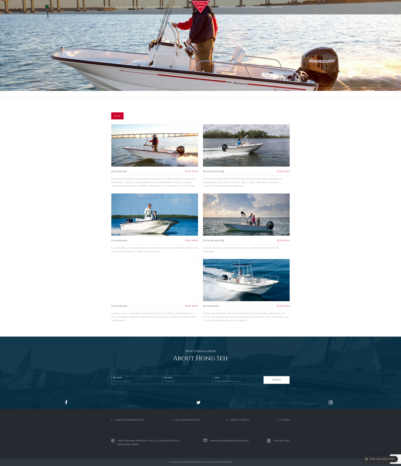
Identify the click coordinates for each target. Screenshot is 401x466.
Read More (191, 171)
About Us (277, 7)
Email (217, 377)
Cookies (285, 419)
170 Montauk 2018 (213, 240)
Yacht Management (253, 7)
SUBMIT (276, 380)
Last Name (168, 377)
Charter (176, 7)
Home (106, 7)
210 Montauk (211, 306)
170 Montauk (119, 240)
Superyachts (227, 7)
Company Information (129, 419)
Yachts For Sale (156, 7)
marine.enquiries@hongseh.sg (229, 440)
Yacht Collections (128, 7)
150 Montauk (119, 171)
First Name (117, 377)
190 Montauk (119, 306)
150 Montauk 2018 (213, 171)
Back (117, 116)
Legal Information (187, 419)
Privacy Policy (239, 419)
